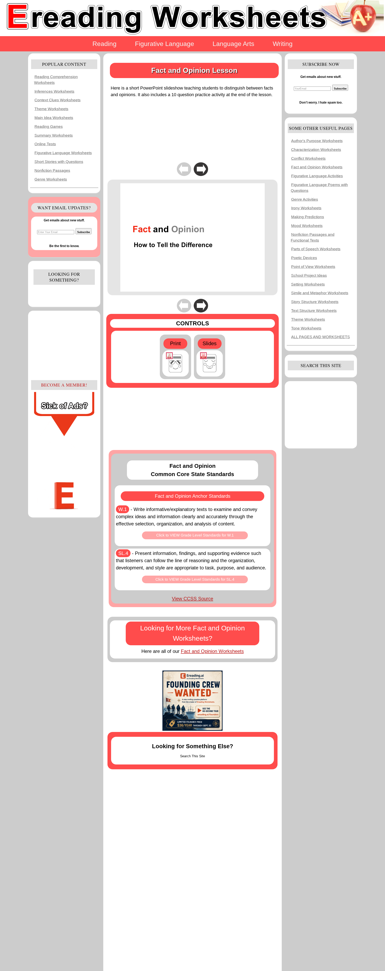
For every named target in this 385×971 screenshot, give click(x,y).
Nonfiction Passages (52, 170)
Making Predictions (307, 217)
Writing (283, 43)
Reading (104, 43)
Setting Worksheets (308, 284)
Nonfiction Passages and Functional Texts (312, 237)
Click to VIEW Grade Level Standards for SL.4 (194, 579)
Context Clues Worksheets (57, 100)
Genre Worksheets (50, 179)
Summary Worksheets (53, 135)
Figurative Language (164, 43)
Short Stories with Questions (58, 162)
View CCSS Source (192, 598)
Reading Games (48, 126)
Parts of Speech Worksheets (315, 249)
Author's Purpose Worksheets (317, 141)
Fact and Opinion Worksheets (212, 651)
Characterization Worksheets (316, 150)
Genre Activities (304, 199)
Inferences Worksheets (54, 91)
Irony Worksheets (306, 208)
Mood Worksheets (307, 226)
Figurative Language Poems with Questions (319, 188)
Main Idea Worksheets (53, 118)
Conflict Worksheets (308, 158)
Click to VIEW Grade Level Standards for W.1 (195, 535)
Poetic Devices (304, 258)
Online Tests (45, 144)
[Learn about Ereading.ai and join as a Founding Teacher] (192, 701)
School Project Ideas (309, 275)
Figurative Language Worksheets (63, 153)
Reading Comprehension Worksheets (56, 80)
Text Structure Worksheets (314, 310)
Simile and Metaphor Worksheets (319, 293)
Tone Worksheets (306, 328)
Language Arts (233, 43)
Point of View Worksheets (313, 267)
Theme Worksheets (51, 109)
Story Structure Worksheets (314, 302)
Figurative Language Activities (317, 176)
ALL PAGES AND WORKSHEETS (320, 337)
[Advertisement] (64, 345)
